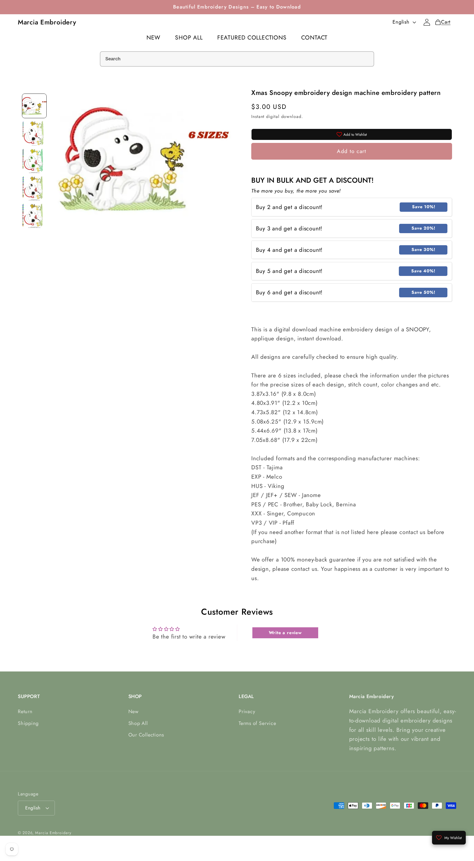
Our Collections (146, 735)
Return (25, 711)
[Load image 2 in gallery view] (34, 133)
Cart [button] (444, 22)
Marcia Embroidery (53, 832)
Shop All (138, 723)
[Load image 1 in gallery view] (34, 106)
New (133, 711)
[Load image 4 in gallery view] (34, 188)
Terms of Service (257, 723)
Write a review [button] (285, 632)
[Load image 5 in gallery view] (34, 215)
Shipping (28, 723)
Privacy (247, 711)
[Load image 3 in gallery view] (34, 160)
